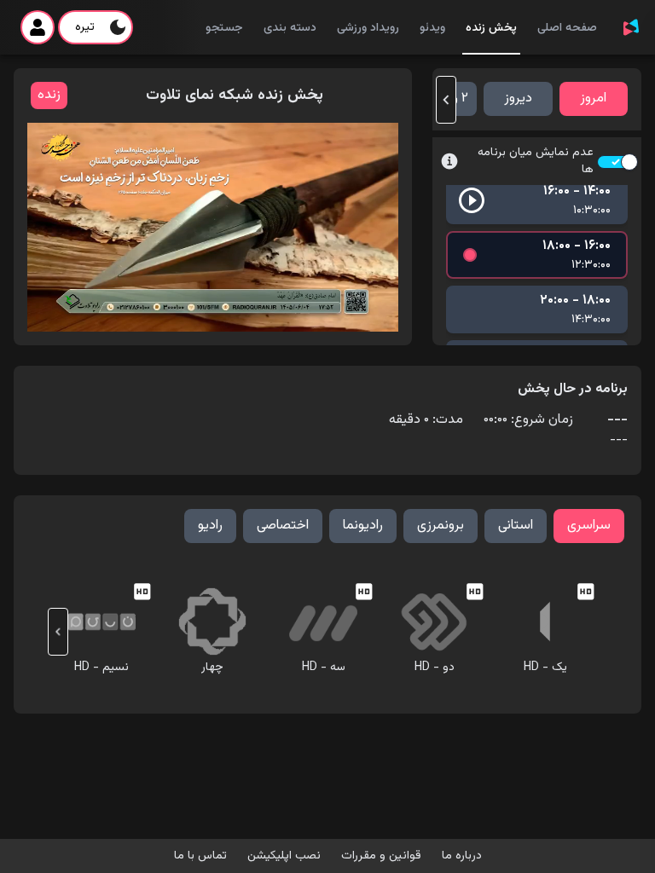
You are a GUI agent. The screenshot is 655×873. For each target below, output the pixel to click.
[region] (212, 227)
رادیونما (363, 525)
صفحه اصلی (567, 28)
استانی (515, 525)
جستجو (224, 28)
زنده (49, 95)
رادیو (210, 525)
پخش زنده (491, 28)
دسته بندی (290, 28)
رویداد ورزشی (368, 28)
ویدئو (432, 28)
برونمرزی (440, 525)
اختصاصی (283, 525)
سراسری (589, 525)
